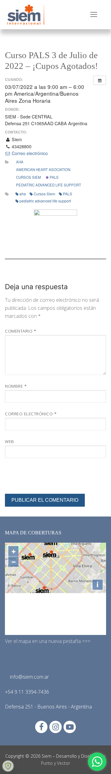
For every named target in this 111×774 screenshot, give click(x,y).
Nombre (16, 386)
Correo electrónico (29, 153)
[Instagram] (55, 727)
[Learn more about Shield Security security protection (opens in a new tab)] (8, 766)
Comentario (20, 331)
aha (22, 193)
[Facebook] (41, 727)
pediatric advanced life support (48, 184)
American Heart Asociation (43, 169)
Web (9, 441)
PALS (54, 177)
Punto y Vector (55, 763)
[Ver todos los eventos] (99, 80)
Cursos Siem (28, 177)
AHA (19, 161)
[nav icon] (94, 14)
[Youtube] (70, 727)
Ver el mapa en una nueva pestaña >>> (47, 641)
